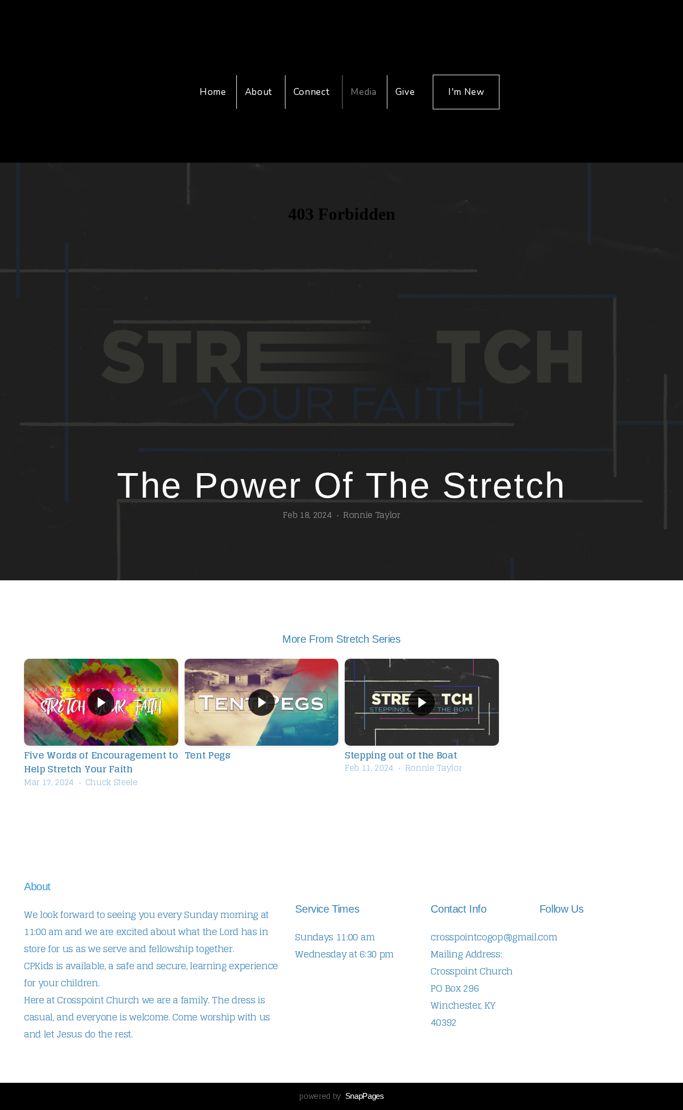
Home (213, 92)
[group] (101, 726)
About (260, 92)
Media (363, 92)
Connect (312, 92)
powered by (341, 1096)
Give (405, 92)
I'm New (466, 92)
